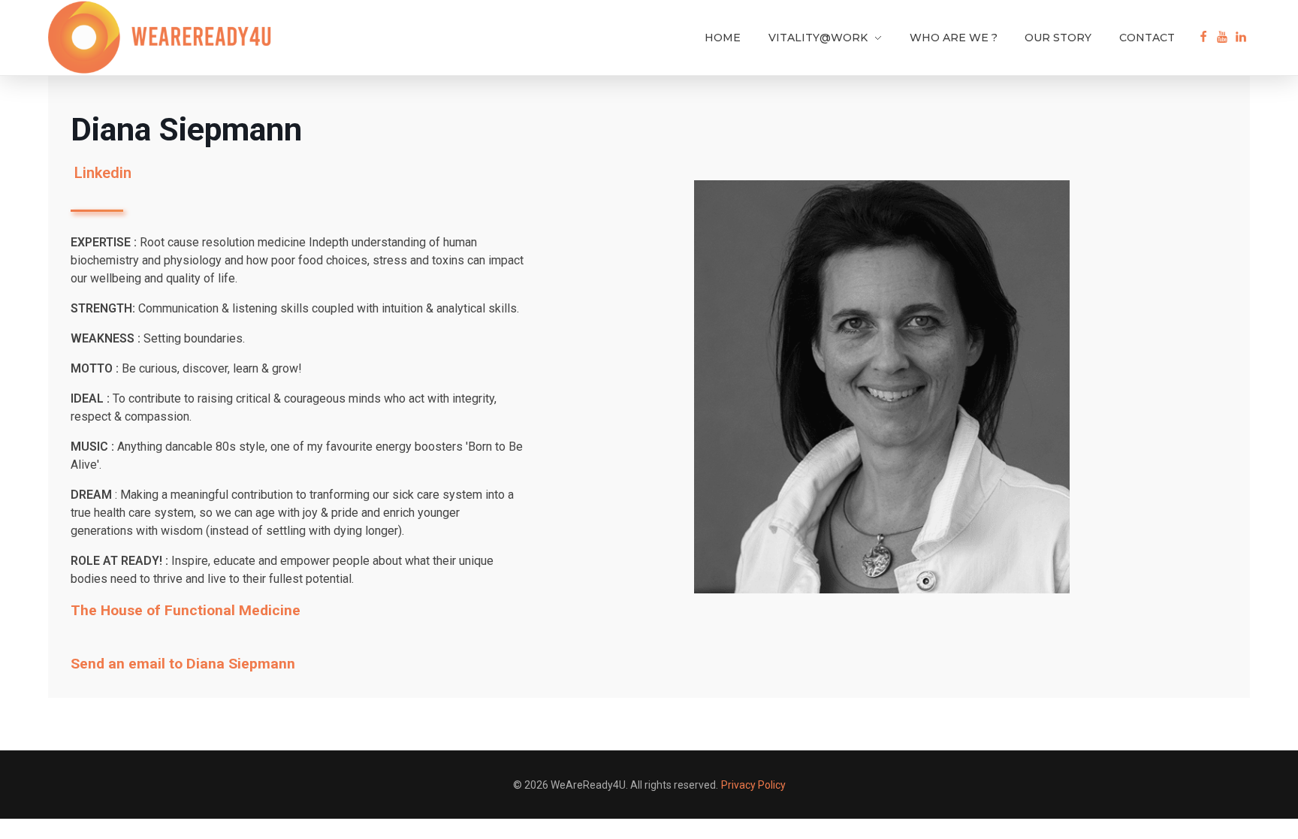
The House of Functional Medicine (185, 610)
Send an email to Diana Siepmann (183, 663)
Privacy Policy (753, 785)
